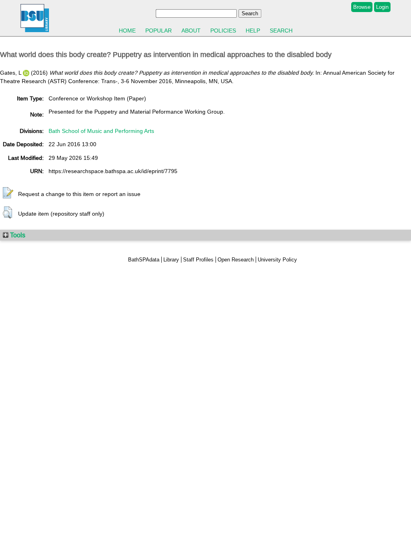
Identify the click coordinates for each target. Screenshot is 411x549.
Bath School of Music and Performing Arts (101, 131)
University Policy (277, 260)
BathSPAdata (143, 260)
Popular (158, 30)
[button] (8, 193)
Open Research (236, 260)
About (191, 30)
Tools (16, 235)
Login (382, 7)
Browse (361, 7)
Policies (223, 30)
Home (127, 30)
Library (171, 260)
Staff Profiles (198, 260)
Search (281, 30)
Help (253, 30)
